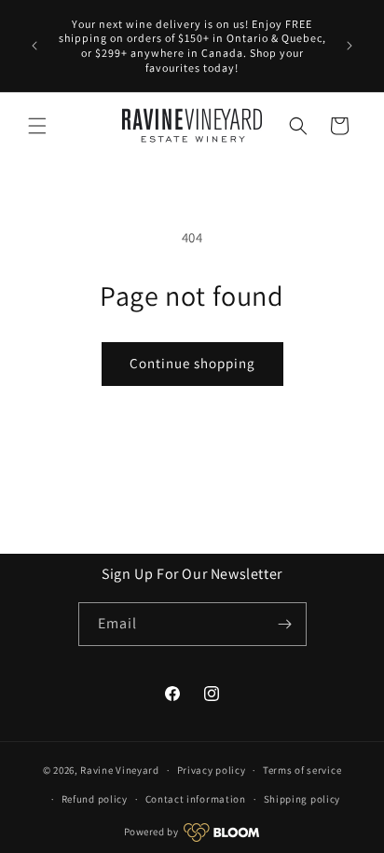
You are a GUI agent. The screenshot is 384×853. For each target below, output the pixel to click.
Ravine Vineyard (119, 770)
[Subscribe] (285, 624)
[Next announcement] (349, 45)
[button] (37, 125)
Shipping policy (302, 798)
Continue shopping (192, 363)
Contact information (195, 798)
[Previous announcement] (34, 45)
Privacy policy (211, 770)
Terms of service (302, 770)
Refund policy (95, 798)
